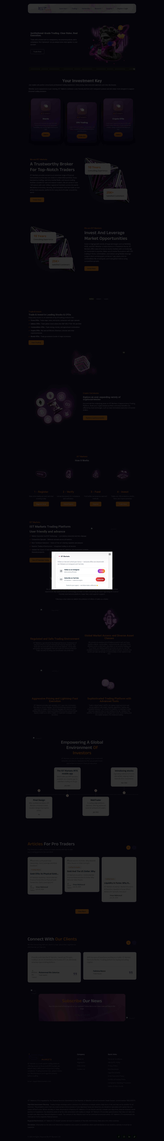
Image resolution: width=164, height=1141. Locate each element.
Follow (101, 571)
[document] (82, 570)
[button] (109, 554)
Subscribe (100, 579)
